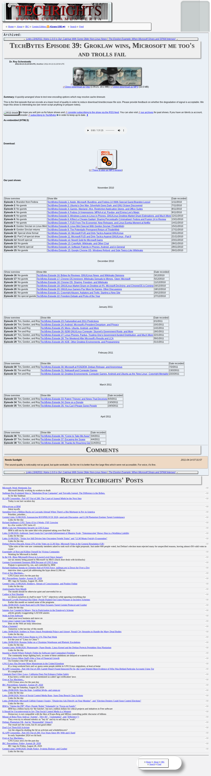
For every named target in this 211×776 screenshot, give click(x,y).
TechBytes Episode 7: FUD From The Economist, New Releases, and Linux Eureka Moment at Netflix (98, 222)
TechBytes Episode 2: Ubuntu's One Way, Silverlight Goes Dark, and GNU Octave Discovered (94, 205)
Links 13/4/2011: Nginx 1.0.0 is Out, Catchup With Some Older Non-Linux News (66, 39)
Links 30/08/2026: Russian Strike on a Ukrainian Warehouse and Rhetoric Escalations (41, 642)
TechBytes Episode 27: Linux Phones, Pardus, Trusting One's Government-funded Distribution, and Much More (97, 335)
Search (73, 26)
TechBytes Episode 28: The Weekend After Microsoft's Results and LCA (77, 338)
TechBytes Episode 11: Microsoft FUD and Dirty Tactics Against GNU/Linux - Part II (89, 236)
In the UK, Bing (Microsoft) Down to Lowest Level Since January (32, 557)
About (19, 26)
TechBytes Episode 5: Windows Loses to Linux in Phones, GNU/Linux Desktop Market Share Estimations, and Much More (109, 216)
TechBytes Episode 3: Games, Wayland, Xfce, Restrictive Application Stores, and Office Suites (95, 209)
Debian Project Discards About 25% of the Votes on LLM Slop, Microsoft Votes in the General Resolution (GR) (53, 544)
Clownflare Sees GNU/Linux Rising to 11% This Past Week (29, 637)
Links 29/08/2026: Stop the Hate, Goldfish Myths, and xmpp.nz (31, 690)
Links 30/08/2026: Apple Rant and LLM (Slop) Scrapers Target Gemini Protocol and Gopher (44, 605)
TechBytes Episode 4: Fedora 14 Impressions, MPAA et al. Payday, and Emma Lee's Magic (93, 212)
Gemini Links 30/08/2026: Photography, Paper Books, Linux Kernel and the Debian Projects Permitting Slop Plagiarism (56, 647)
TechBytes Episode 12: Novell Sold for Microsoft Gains (75, 240)
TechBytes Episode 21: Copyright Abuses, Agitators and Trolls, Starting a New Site (78, 292)
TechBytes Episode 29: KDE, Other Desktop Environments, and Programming (80, 342)
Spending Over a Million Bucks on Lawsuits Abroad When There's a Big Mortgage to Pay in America (48, 512)
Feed (81, 26)
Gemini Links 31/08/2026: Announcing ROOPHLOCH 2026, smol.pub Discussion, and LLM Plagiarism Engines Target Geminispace (63, 517)
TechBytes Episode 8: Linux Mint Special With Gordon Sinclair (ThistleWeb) (85, 226)
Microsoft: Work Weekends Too (16, 488)
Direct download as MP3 (125, 87)
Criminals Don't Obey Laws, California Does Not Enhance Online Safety (35, 674)
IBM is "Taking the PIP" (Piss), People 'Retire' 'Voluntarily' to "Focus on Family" (39, 706)
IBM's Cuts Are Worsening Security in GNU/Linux (25, 528)
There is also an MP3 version (107, 170)
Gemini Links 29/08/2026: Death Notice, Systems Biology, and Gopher (34, 749)
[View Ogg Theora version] (105, 167)
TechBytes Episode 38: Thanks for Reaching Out (65, 443)
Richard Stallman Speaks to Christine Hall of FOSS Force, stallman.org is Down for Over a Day (46, 567)
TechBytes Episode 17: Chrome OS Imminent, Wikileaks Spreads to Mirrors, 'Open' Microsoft (83, 279)
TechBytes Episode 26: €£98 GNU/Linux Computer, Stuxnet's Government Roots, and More (87, 331)
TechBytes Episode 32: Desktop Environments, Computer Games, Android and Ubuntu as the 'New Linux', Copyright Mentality (104, 374)
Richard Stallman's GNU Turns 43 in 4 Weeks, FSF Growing (30, 522)
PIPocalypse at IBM (11, 506)
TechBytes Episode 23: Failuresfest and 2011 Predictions (70, 321)
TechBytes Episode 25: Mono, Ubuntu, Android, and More (70, 328)
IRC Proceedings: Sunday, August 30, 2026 (22, 578)
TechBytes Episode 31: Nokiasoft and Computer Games (69, 370)
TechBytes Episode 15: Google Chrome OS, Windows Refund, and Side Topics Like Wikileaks (95, 250)
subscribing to (43, 115)
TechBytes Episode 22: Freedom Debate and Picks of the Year (68, 296)
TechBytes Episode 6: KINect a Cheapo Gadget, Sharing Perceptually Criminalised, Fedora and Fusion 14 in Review (106, 219)
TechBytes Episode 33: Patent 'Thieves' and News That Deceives (74, 399)
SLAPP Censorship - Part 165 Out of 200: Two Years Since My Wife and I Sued (38, 733)
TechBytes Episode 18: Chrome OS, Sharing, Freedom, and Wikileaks (72, 282)
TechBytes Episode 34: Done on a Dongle (62, 402)
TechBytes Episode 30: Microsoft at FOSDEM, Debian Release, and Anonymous (81, 367)
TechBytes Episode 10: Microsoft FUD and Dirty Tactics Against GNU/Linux (85, 233)
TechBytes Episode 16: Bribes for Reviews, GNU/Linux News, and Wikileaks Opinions (80, 275)
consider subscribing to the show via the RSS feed (93, 112)
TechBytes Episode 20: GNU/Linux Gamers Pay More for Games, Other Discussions (79, 289)
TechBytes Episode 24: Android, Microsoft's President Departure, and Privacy (80, 324)
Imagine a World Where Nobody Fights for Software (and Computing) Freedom (38, 653)
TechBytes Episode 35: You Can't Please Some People (69, 406)
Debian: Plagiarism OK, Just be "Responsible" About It (27, 722)
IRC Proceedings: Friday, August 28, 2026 (21, 743)
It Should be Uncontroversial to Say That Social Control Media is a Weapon (36, 711)
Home (11, 26)
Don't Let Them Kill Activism (15, 727)
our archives (147, 112)
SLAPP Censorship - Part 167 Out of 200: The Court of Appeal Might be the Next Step (42, 498)
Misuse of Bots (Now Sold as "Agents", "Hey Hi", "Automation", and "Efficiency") (40, 717)
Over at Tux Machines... (13, 573)
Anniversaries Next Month (14, 589)
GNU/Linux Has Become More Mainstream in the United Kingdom (33, 663)
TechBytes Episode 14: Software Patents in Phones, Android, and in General (86, 247)
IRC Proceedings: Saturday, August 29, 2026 (22, 685)
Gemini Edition (39, 26)
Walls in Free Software (12, 615)
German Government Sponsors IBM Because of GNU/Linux (30, 562)
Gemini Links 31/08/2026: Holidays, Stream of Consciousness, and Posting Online (39, 583)
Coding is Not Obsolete (13, 594)
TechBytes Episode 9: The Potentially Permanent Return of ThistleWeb (83, 229)
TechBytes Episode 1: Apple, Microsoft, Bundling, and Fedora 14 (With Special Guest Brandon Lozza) (98, 202)
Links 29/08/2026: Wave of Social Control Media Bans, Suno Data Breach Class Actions (42, 695)
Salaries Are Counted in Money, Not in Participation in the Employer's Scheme (38, 610)
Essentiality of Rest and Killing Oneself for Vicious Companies (30, 551)
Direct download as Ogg (77, 87)
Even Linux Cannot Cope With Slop (18, 621)
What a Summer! (10, 626)
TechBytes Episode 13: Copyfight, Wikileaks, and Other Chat (78, 243)
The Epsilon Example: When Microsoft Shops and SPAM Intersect (142, 39)
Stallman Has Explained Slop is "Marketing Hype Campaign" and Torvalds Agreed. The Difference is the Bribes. (53, 493)
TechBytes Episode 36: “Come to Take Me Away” (65, 436)
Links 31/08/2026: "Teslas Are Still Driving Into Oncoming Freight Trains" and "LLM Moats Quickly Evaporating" (54, 538)
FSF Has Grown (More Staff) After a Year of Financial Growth (30, 658)
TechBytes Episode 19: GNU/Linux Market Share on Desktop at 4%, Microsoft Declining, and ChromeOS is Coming (95, 286)
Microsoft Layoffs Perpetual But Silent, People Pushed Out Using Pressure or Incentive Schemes (46, 599)
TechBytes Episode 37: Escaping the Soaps (63, 439)
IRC (27, 26)
